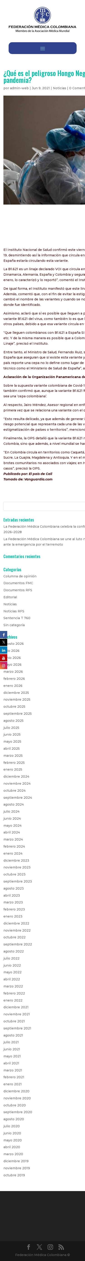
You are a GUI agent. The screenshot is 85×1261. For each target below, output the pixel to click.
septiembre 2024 (17, 798)
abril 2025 (11, 749)
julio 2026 (11, 651)
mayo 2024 (12, 825)
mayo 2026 (12, 665)
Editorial (10, 597)
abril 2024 (11, 832)
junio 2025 (12, 734)
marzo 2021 (12, 1070)
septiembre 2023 (17, 881)
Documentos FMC (18, 583)
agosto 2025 (13, 721)
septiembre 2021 (17, 1028)
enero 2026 (12, 686)
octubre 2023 (14, 874)
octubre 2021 (14, 1021)
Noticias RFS (13, 611)
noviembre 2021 (16, 1014)
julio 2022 (11, 958)
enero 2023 (12, 916)
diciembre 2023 (16, 860)
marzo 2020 (13, 1154)
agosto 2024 (13, 804)
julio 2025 (11, 728)
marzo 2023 (13, 902)
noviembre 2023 (17, 867)
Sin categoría (14, 625)
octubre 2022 (14, 937)
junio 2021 (11, 1049)
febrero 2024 (14, 846)
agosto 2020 (13, 1119)
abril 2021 (11, 1063)
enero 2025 (12, 769)
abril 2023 (11, 895)
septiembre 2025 (17, 714)
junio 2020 (12, 1133)
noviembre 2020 (17, 1098)
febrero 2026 (14, 679)
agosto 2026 (13, 644)
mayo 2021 (12, 1056)
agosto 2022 (13, 951)
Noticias (59, 88)
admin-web (19, 88)
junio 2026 (12, 658)
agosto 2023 (13, 888)
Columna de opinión (19, 576)
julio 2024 (11, 811)
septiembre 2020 (17, 1112)
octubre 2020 (14, 1105)
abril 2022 (11, 979)
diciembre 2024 (16, 776)
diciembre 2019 (16, 1161)
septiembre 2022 (17, 944)
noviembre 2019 (16, 1168)
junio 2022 (12, 965)
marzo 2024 (13, 839)
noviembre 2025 (16, 699)
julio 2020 (11, 1126)
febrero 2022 (14, 993)
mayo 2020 (12, 1140)
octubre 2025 (14, 707)
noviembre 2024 (17, 783)
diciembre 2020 (16, 1091)
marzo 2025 (13, 756)
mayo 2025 (12, 741)
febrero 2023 (14, 909)
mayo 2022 (12, 972)
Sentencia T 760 (16, 618)
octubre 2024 (14, 791)
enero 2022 (12, 1000)
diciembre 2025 (16, 693)
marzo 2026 (13, 672)
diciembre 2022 (16, 923)
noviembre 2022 (17, 930)
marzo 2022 (13, 986)
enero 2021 (12, 1084)
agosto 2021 (13, 1035)
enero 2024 (12, 853)
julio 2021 (11, 1042)
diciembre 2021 (16, 1007)
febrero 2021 (13, 1077)
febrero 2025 (14, 763)
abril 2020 (11, 1147)
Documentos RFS (17, 590)
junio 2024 (12, 818)
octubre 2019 (14, 1175)
